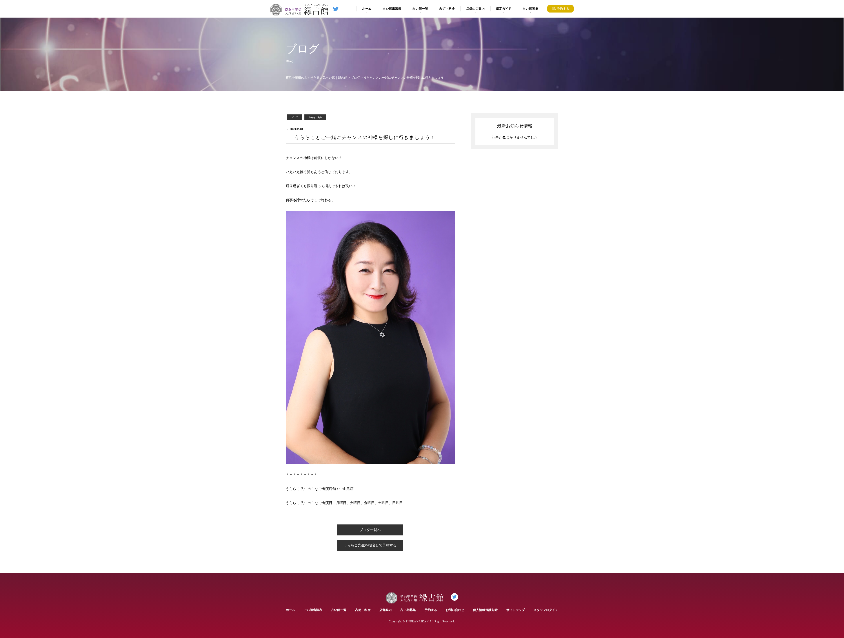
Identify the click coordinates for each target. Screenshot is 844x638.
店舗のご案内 (475, 8)
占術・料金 (447, 8)
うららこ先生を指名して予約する (370, 545)
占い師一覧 (420, 8)
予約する (431, 610)
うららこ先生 (315, 117)
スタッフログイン (546, 610)
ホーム (366, 8)
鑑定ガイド (504, 8)
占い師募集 (530, 8)
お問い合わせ (455, 610)
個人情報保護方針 (485, 610)
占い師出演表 (392, 8)
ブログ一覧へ (370, 530)
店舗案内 (385, 610)
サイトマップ (515, 610)
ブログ (294, 117)
